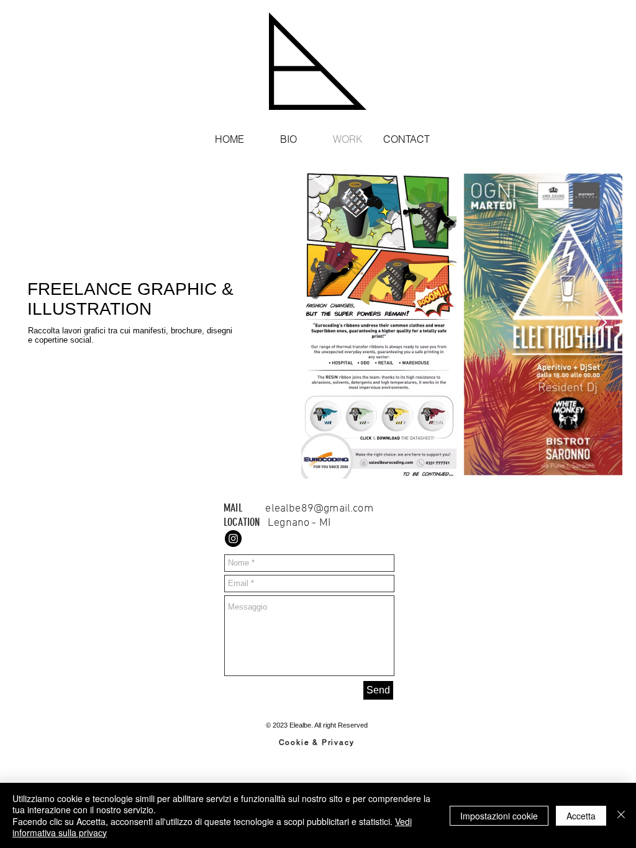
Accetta (581, 816)
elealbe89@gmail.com (319, 508)
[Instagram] (233, 538)
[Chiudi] (621, 815)
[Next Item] (601, 323)
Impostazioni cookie (499, 816)
